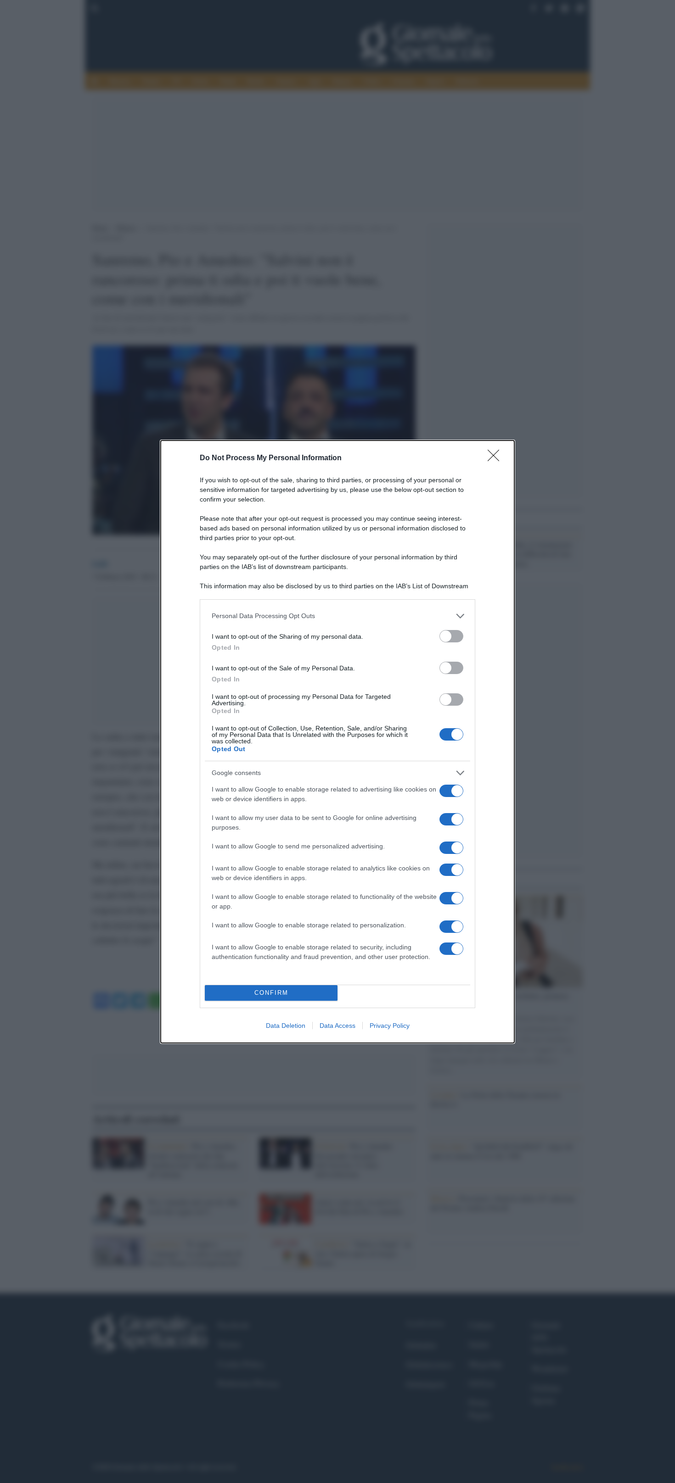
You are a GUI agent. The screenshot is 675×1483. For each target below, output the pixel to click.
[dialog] (337, 741)
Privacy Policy (390, 1025)
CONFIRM (271, 992)
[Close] (496, 458)
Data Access (337, 1025)
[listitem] (337, 616)
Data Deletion (285, 1025)
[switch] (451, 636)
